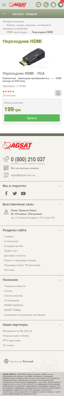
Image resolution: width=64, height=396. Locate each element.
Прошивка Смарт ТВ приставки (22, 265)
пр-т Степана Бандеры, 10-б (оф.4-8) (33, 217)
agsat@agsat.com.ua (23, 175)
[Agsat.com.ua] (17, 4)
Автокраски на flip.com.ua (17, 331)
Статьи (8, 290)
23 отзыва (9, 95)
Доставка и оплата (15, 255)
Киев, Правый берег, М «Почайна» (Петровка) (26, 211)
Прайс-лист (10, 250)
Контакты (9, 270)
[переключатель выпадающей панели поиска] (38, 4)
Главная (9, 236)
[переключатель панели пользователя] (53, 4)
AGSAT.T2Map (12, 310)
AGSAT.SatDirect (13, 305)
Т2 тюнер (8, 345)
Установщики (11, 300)
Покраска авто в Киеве (16, 335)
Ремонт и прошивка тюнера (20, 260)
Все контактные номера (25, 168)
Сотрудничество (13, 246)
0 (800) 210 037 (28, 159)
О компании (11, 241)
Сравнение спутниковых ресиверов (24, 314)
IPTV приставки (12, 340)
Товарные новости (15, 286)
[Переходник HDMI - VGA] (32, 57)
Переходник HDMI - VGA (24, 73)
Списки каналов (13, 295)
